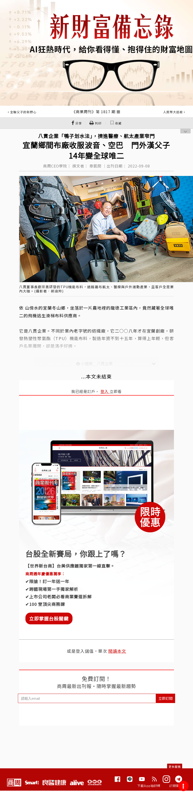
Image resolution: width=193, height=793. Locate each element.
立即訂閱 (165, 698)
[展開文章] (118, 111)
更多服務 (175, 767)
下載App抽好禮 (149, 785)
